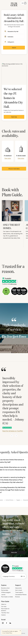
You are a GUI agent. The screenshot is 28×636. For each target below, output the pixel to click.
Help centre (18, 588)
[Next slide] (16, 435)
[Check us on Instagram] (2, 623)
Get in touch (18, 590)
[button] (14, 3)
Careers (3, 615)
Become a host (5, 588)
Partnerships (4, 590)
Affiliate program (6, 592)
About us (3, 604)
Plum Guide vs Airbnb (7, 597)
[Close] (20, 630)
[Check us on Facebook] (6, 623)
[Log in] (24, 3)
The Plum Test (5, 613)
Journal (3, 594)
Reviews (17, 597)
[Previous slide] (12, 435)
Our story (3, 606)
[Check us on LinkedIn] (10, 623)
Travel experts (19, 592)
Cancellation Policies (21, 594)
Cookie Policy (9, 633)
